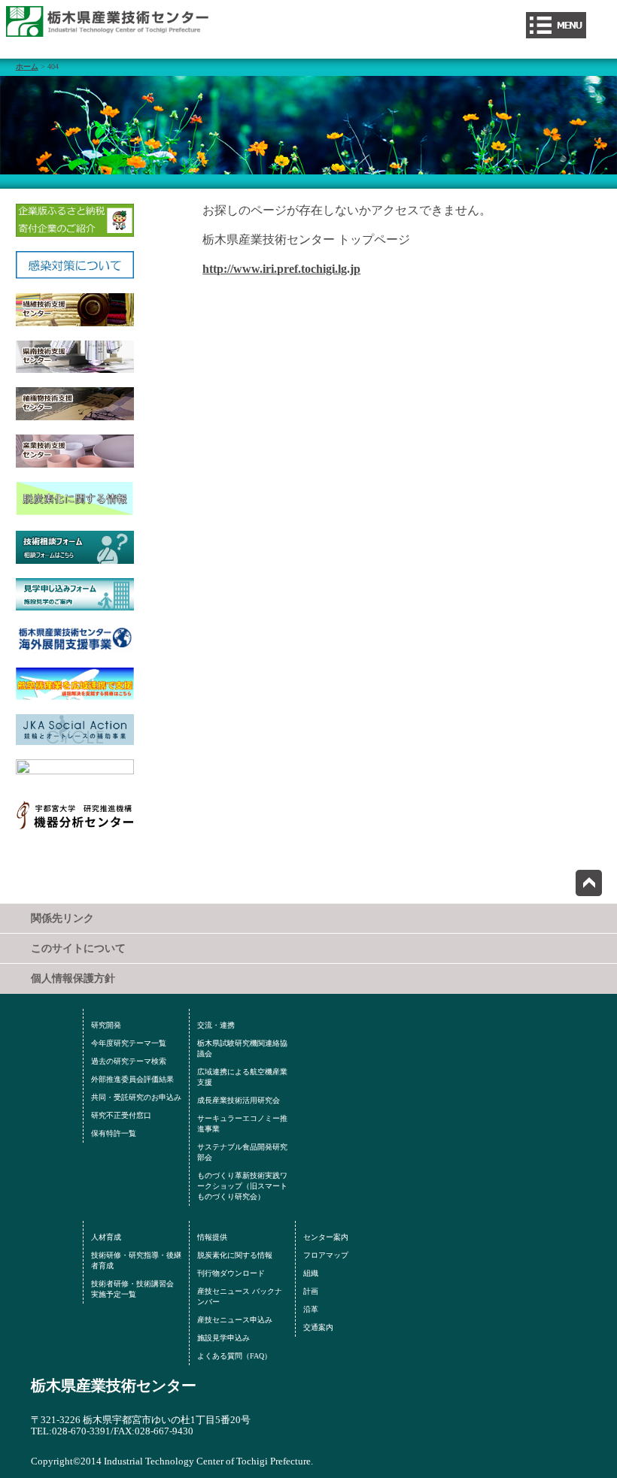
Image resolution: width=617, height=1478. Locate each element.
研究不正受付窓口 (121, 1115)
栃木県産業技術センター (113, 1385)
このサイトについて (78, 948)
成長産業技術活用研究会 (238, 1100)
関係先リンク (62, 918)
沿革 (310, 1309)
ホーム (27, 66)
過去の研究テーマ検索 (128, 1061)
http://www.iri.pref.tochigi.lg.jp (281, 268)
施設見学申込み (223, 1338)
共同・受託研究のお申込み (136, 1097)
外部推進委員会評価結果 (132, 1079)
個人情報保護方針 (73, 978)
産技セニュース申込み (234, 1320)
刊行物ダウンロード (231, 1273)
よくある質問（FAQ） (234, 1356)
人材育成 (106, 1237)
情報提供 (212, 1237)
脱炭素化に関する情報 (234, 1255)
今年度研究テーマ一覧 (128, 1043)
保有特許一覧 (113, 1133)
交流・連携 (216, 1025)
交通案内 (318, 1327)
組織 (310, 1273)
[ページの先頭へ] (589, 883)
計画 (310, 1291)
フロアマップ (325, 1255)
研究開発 (106, 1025)
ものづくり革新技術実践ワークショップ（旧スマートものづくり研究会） (242, 1186)
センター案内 (325, 1237)
